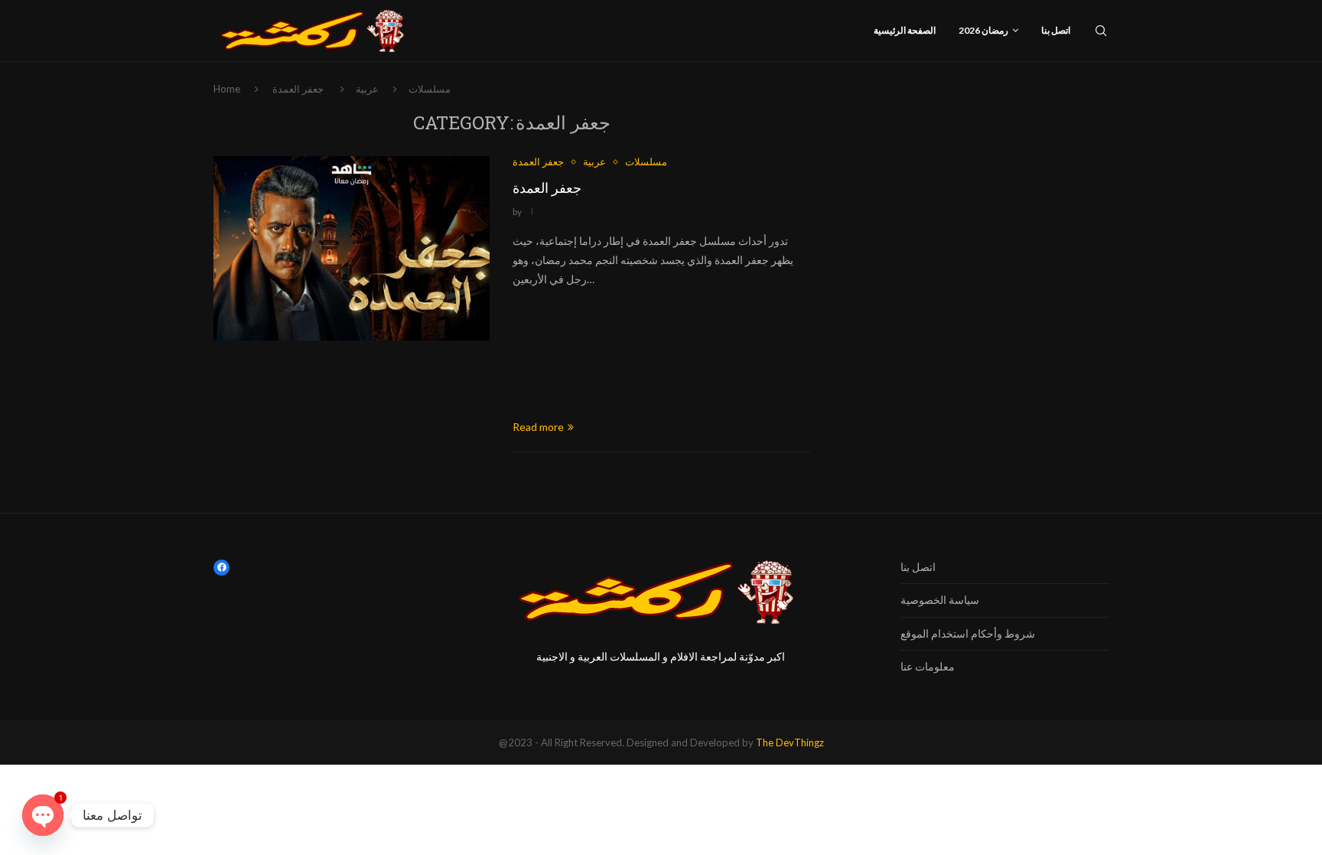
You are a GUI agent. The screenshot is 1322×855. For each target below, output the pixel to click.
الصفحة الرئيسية (905, 30)
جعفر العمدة (547, 187)
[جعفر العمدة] (351, 248)
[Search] (1101, 30)
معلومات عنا (927, 666)
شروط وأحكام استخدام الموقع (967, 633)
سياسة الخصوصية (939, 599)
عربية (367, 89)
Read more (538, 426)
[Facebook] (221, 568)
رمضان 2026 (983, 30)
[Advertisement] (661, 354)
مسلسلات (430, 89)
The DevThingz (790, 742)
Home (226, 89)
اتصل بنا (1055, 30)
